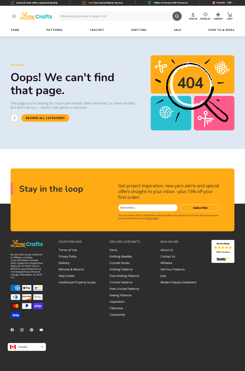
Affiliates (166, 263)
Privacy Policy (151, 218)
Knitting (138, 30)
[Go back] (14, 118)
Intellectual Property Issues (77, 282)
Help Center (67, 276)
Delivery (64, 263)
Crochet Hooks (120, 263)
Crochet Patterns (121, 282)
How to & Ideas (221, 30)
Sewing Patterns (121, 295)
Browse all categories (45, 118)
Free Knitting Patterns (124, 276)
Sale (177, 30)
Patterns (54, 30)
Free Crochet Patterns (124, 289)
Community (117, 315)
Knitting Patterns (121, 269)
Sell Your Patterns (173, 269)
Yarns (113, 250)
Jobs (163, 276)
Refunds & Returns (71, 269)
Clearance (116, 308)
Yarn (15, 30)
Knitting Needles (121, 256)
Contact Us (168, 256)
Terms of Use (68, 250)
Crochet (97, 30)
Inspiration (117, 302)
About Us (167, 250)
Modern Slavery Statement (178, 282)
